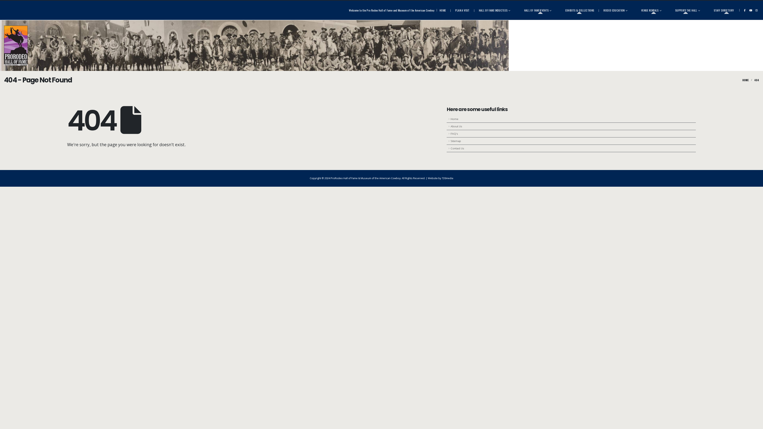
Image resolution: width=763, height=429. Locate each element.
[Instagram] (756, 10)
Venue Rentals (650, 10)
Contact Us (457, 148)
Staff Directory (724, 10)
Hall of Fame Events (536, 10)
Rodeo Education (614, 10)
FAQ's (454, 133)
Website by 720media (440, 178)
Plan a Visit (462, 10)
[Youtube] (750, 10)
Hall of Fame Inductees (493, 10)
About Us (456, 126)
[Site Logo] (16, 46)
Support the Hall (686, 10)
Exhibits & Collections (579, 10)
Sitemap (456, 141)
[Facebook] (744, 10)
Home (443, 10)
